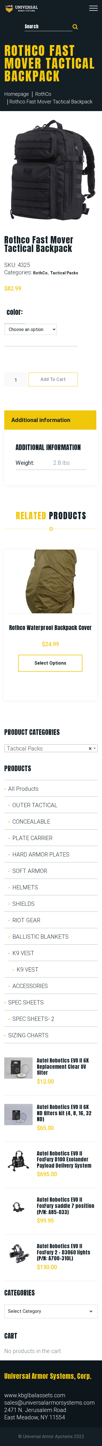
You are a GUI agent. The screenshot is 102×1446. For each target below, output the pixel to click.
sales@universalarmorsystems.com (49, 1402)
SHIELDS (23, 903)
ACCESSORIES (30, 986)
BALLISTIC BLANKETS (40, 936)
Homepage (16, 94)
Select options (50, 663)
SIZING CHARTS (28, 1035)
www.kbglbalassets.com (34, 1395)
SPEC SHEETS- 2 (33, 1018)
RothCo (43, 94)
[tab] (51, 420)
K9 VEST (23, 953)
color (14, 312)
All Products (23, 788)
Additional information (40, 420)
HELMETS (25, 887)
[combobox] (51, 748)
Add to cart (53, 379)
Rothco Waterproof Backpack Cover (50, 627)
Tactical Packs (64, 273)
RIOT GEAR (26, 920)
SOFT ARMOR (29, 871)
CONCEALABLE (31, 821)
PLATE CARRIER (32, 838)
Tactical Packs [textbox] (49, 748)
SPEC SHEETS (26, 1002)
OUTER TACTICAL (35, 805)
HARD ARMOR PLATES (40, 854)
